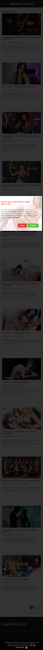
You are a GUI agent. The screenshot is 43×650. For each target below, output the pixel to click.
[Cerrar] (25, 647)
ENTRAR (33, 225)
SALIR (22, 225)
